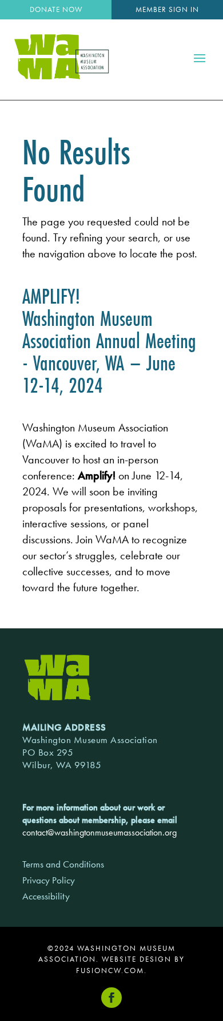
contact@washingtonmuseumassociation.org (99, 832)
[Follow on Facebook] (111, 997)
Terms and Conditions (63, 864)
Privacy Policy (48, 880)
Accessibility (46, 896)
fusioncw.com (110, 970)
